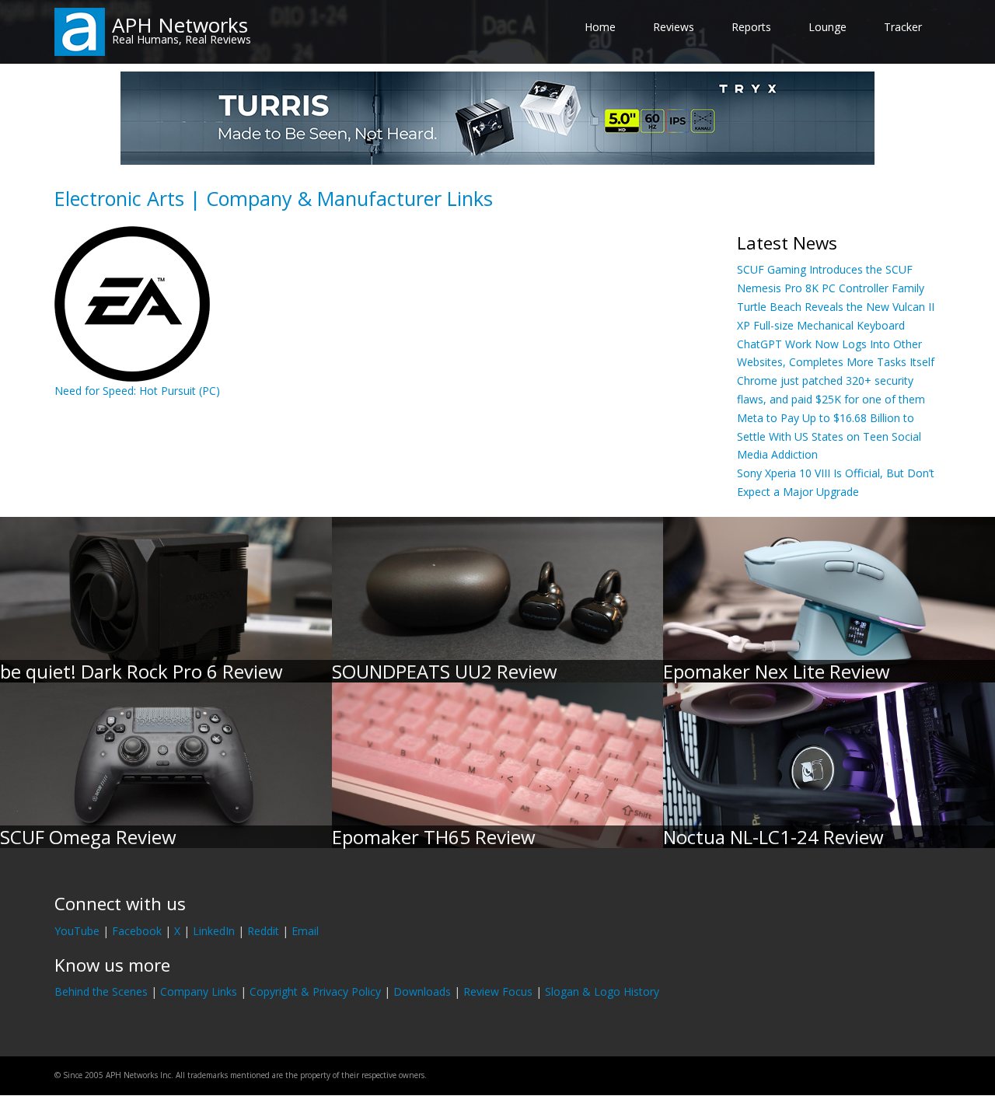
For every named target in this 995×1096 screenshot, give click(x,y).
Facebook (137, 930)
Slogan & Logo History (602, 991)
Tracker (903, 26)
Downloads (422, 991)
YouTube (77, 930)
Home (600, 26)
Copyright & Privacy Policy (315, 991)
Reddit (263, 930)
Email (305, 930)
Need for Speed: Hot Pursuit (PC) (137, 390)
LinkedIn (214, 930)
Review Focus (497, 991)
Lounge (827, 26)
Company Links (198, 991)
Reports (751, 26)
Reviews (673, 26)
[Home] (79, 30)
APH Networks (180, 25)
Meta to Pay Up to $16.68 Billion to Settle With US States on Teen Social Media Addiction (829, 436)
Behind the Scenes (101, 991)
